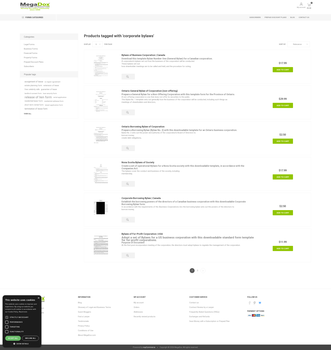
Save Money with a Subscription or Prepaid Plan (209, 321)
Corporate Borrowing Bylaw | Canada (141, 198)
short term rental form (34, 105)
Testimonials (83, 321)
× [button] (38, 298)
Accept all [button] (13, 338)
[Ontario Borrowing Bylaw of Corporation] (101, 138)
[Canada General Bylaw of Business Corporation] (101, 66)
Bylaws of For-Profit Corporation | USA (142, 234)
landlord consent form (33, 93)
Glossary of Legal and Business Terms (94, 307)
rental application (59, 97)
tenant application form (54, 105)
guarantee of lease (49, 89)
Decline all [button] (30, 338)
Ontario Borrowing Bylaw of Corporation (143, 126)
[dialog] (22, 321)
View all (27, 114)
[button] (22, 343)
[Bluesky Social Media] (260, 303)
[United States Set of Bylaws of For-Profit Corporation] (101, 245)
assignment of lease (34, 81)
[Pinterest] (255, 303)
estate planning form (33, 85)
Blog (80, 302)
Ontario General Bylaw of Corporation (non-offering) (150, 90)
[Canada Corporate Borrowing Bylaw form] (101, 209)
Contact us (194, 302)
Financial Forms (30, 53)
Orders (136, 307)
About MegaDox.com (87, 335)
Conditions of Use (85, 330)
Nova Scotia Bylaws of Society (138, 162)
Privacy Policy (84, 326)
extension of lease (51, 85)
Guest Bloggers (84, 312)
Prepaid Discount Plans (33, 62)
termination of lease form (36, 109)
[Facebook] (250, 303)
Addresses (138, 312)
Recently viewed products (144, 316)
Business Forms (31, 49)
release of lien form (38, 97)
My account (301, 7)
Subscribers (29, 66)
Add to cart (283, 70)
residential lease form (34, 101)
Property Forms (30, 57)
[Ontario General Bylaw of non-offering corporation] (101, 102)
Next (203, 270)
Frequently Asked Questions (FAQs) (204, 312)
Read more (23, 312)
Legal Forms (29, 44)
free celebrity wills (32, 89)
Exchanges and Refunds (199, 316)
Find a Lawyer (84, 316)
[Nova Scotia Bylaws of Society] (101, 174)
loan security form (50, 93)
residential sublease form (53, 101)
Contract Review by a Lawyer (201, 307)
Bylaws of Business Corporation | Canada (143, 55)
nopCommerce (149, 347)
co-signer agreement (52, 82)
